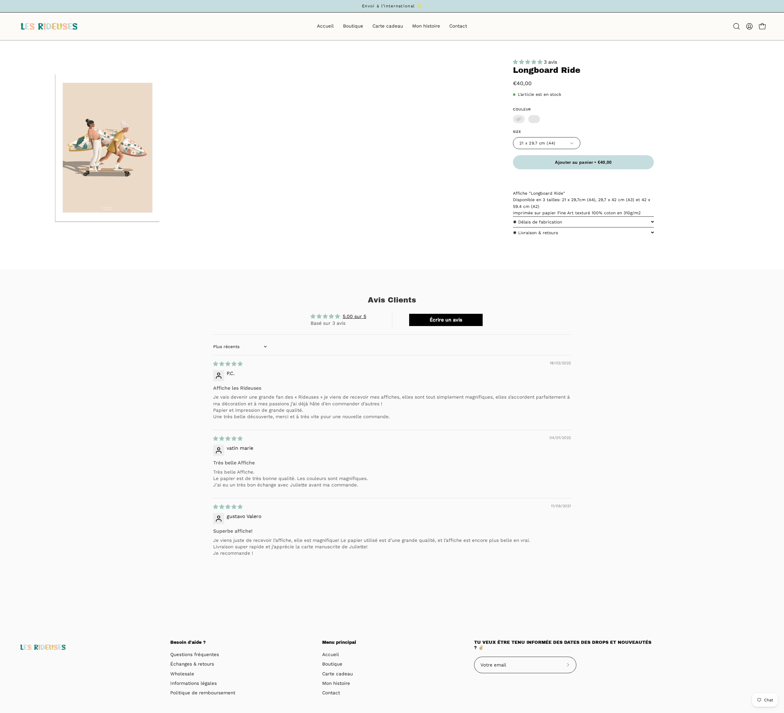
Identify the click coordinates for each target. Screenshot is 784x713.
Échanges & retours (192, 664)
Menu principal (339, 642)
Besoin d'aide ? (188, 642)
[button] (736, 26)
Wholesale (182, 674)
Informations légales (193, 683)
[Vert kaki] (534, 119)
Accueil (330, 654)
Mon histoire (336, 683)
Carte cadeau (337, 674)
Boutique (332, 664)
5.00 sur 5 (354, 316)
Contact (331, 693)
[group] (392, 6)
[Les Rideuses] (49, 26)
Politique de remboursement (202, 693)
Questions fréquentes (194, 654)
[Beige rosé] (519, 119)
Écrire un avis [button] (446, 320)
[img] (228, 364)
